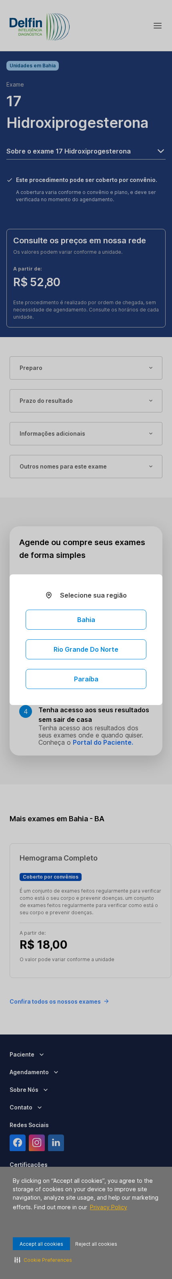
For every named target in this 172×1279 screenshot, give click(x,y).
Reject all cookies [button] (96, 1244)
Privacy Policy (108, 1207)
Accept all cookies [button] (41, 1244)
